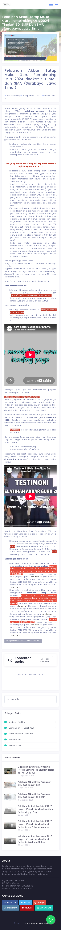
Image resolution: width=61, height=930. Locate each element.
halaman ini (36, 576)
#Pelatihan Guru (33, 641)
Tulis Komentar (44, 660)
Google (40, 902)
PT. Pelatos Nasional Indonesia (34, 923)
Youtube (28, 908)
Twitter (27, 902)
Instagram (12, 908)
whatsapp (15, 587)
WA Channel (45, 908)
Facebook (11, 902)
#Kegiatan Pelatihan (14, 641)
